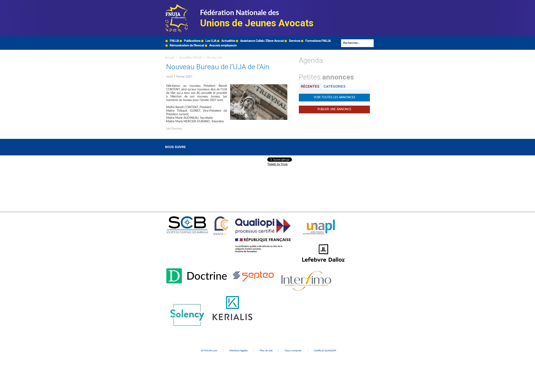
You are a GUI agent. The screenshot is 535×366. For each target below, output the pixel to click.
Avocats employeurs (223, 45)
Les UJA (210, 41)
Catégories (334, 86)
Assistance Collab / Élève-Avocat (261, 41)
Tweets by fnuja (277, 164)
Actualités (228, 41)
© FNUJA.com (209, 350)
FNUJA (174, 41)
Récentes (310, 86)
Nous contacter (293, 350)
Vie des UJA (214, 57)
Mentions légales (238, 350)
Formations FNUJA (318, 41)
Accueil (169, 57)
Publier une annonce (334, 109)
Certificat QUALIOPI (325, 350)
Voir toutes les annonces (334, 97)
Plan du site (266, 350)
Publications (191, 41)
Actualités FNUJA (190, 57)
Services (294, 41)
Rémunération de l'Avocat (186, 45)
